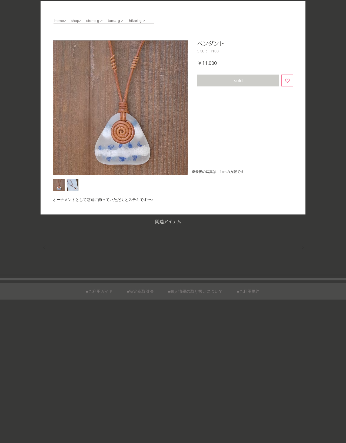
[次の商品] (303, 247)
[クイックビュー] (68, 247)
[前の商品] (44, 247)
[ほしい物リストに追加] (287, 80)
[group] (173, 247)
